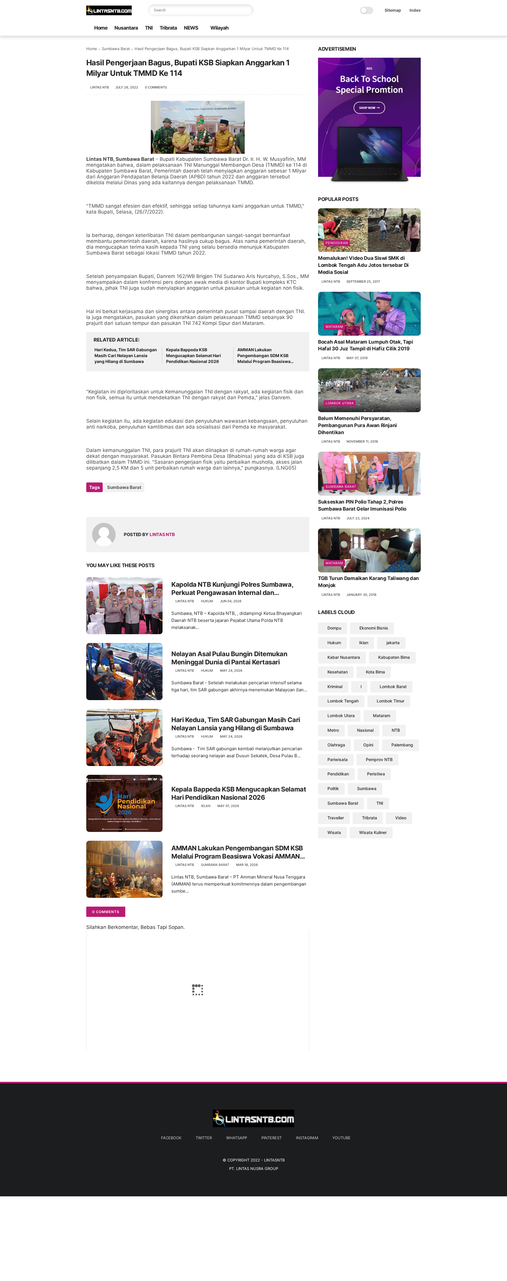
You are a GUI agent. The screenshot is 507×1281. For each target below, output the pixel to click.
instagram (307, 1137)
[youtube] (417, 28)
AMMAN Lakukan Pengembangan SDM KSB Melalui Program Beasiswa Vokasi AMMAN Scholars (263, 355)
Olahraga (336, 744)
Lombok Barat (393, 686)
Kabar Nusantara (343, 657)
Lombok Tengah (343, 701)
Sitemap (393, 10)
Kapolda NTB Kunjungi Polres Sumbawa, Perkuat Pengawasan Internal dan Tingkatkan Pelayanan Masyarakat (232, 589)
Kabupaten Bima (394, 657)
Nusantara (126, 28)
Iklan (205, 806)
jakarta (393, 642)
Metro (333, 730)
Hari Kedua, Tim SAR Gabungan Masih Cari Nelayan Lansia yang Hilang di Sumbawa (125, 355)
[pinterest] (398, 28)
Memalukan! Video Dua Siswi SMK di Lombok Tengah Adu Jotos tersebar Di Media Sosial (363, 265)
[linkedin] (138, 503)
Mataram (334, 327)
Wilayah (219, 28)
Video (400, 817)
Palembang (402, 744)
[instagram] (408, 28)
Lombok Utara (340, 403)
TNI (149, 28)
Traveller (335, 817)
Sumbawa (366, 788)
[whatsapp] (389, 28)
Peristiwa (376, 774)
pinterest (271, 1137)
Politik (333, 788)
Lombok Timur (390, 701)
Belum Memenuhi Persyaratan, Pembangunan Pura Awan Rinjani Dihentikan (357, 425)
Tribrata (168, 28)
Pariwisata (337, 759)
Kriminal (334, 686)
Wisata (334, 832)
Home (100, 28)
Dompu (334, 628)
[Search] (247, 10)
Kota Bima (375, 671)
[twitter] (380, 28)
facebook (171, 1137)
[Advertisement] (176, 1237)
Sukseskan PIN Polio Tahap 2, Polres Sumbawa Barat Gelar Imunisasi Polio (362, 505)
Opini (368, 744)
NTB (396, 730)
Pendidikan (337, 243)
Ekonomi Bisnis (373, 628)
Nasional (365, 730)
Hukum (207, 601)
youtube (341, 1137)
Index (415, 10)
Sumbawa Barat (116, 48)
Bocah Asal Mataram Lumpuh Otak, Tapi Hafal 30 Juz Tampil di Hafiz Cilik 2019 (365, 345)
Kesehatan (337, 671)
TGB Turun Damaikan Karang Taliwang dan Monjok (368, 582)
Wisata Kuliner (373, 832)
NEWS (191, 28)
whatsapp (236, 1137)
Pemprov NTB (379, 759)
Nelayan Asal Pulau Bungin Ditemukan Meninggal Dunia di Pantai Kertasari (229, 658)
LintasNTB (274, 1160)
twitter (204, 1137)
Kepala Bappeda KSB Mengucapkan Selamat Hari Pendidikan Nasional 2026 (193, 355)
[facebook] (370, 28)
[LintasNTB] (109, 13)
